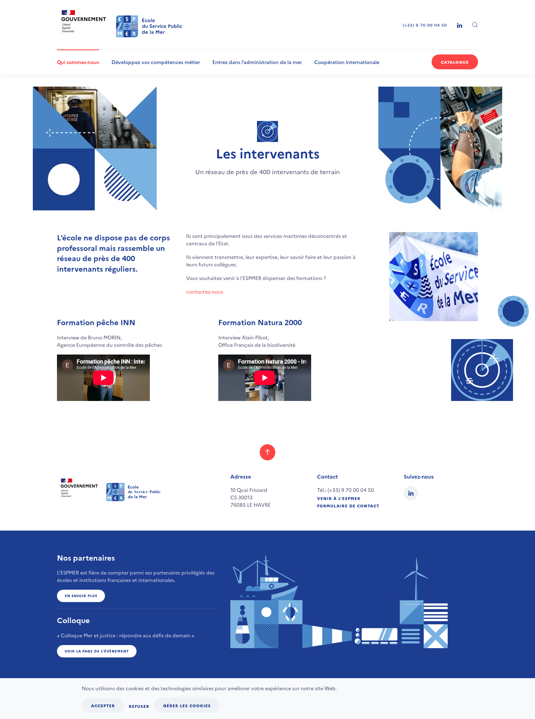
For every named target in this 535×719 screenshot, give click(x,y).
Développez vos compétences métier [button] (155, 61)
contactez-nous (204, 291)
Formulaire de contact (348, 505)
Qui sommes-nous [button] (78, 61)
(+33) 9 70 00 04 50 (425, 25)
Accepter (103, 705)
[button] (475, 25)
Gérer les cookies (187, 705)
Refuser (139, 706)
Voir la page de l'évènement (97, 651)
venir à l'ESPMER (338, 498)
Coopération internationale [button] (346, 61)
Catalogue (455, 62)
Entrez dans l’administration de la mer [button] (257, 61)
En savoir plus (81, 595)
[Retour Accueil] (122, 24)
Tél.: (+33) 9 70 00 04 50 (345, 489)
